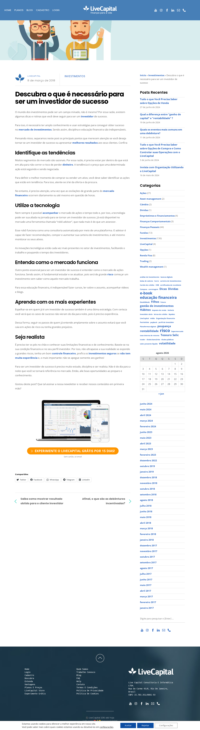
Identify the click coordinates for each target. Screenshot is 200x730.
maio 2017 (145, 585)
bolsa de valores (146, 281)
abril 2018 (145, 522)
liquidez (172, 314)
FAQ (78, 678)
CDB (157, 285)
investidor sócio (146, 314)
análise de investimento (149, 277)
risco (110, 274)
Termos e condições (87, 687)
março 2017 (146, 596)
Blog (30, 10)
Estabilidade (145, 302)
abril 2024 (145, 415)
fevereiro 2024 (148, 426)
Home (7, 10)
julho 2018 (146, 505)
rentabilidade (149, 331)
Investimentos (75, 76)
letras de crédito (160, 314)
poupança (164, 326)
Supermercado (177, 331)
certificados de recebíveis (170, 285)
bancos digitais (166, 277)
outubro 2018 (147, 488)
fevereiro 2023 (148, 454)
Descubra (29, 678)
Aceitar (128, 725)
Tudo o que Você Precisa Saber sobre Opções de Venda (158, 101)
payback (153, 322)
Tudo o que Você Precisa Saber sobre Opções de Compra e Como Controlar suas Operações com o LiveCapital (160, 150)
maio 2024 (145, 409)
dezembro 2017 (148, 545)
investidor (87, 116)
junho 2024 (146, 403)
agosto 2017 (146, 568)
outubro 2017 (147, 556)
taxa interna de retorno (149, 335)
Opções (144, 249)
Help (78, 681)
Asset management (150, 198)
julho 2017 (146, 573)
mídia (152, 318)
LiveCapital (34, 76)
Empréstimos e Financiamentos (157, 215)
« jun (161, 393)
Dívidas (144, 210)
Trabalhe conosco (85, 672)
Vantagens (30, 684)
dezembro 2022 (148, 460)
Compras (143, 289)
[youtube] (155, 9)
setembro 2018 (148, 494)
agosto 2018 (146, 500)
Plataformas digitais (148, 327)
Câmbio (144, 204)
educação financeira (158, 297)
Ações (143, 193)
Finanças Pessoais (149, 227)
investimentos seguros (102, 353)
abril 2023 (145, 443)
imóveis (171, 310)
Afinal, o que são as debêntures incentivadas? (103, 501)
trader (142, 340)
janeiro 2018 (147, 539)
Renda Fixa (146, 255)
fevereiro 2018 (148, 534)
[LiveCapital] (100, 12)
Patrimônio (144, 322)
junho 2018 (146, 511)
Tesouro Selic (170, 335)
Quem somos (82, 669)
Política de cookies (87, 693)
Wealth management (151, 266)
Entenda (29, 681)
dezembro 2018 (148, 477)
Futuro (163, 302)
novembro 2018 (148, 483)
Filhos (155, 302)
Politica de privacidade (89, 690)
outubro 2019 (147, 466)
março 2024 (146, 420)
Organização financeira (165, 318)
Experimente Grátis (35, 693)
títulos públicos (167, 340)
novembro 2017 (148, 551)
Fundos (144, 232)
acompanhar (50, 212)
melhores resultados (85, 142)
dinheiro (68, 164)
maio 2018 (145, 517)
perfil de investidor (166, 322)
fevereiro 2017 (148, 602)
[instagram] (161, 9)
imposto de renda (159, 310)
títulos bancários (153, 340)
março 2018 (146, 528)
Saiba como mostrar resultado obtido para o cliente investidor (41, 501)
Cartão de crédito (147, 285)
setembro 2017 (148, 562)
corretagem (153, 289)
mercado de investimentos (35, 129)
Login (55, 10)
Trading (144, 261)
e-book (146, 293)
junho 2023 (146, 432)
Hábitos (145, 310)
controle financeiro (64, 353)
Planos (18, 10)
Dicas (163, 289)
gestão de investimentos (156, 306)
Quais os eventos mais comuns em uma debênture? (161, 131)
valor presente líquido (149, 344)
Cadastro (42, 10)
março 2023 (146, 449)
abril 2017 (145, 590)
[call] (184, 9)
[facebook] (167, 9)
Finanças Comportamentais (155, 221)
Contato (80, 684)
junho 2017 (146, 579)
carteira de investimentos (170, 281)
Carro (156, 281)
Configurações (166, 725)
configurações (106, 727)
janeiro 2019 (147, 471)
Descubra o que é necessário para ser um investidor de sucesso (69, 97)
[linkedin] (172, 9)
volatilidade (167, 343)
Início (143, 75)
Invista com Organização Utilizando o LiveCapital (162, 169)
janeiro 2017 (147, 607)
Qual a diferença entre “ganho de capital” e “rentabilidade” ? (160, 116)
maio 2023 (145, 437)
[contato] (178, 9)
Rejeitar (145, 725)
